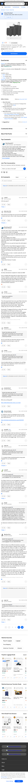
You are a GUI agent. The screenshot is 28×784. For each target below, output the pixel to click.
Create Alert (9, 17)
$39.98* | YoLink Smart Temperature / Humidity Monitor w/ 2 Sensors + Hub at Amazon (6, 727)
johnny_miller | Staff (23, 99)
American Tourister (8, 648)
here (14, 105)
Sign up (5, 185)
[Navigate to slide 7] (17, 38)
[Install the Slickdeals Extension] (14, 746)
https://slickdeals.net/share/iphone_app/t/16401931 (12, 420)
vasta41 (6, 470)
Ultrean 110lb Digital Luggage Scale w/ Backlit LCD (7, 668)
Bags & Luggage (7, 640)
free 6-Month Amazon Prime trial (11, 114)
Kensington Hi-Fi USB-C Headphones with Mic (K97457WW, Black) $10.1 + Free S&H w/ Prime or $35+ (18, 727)
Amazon (3, 63)
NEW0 (5, 269)
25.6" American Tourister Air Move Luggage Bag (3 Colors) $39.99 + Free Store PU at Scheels (6, 698)
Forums (7, 9)
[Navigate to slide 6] (16, 38)
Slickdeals (3, 9)
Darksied (6, 327)
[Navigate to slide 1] (10, 38)
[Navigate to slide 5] (15, 38)
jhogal (5, 502)
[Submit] (2, 180)
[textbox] (12, 168)
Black (4, 74)
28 (4, 42)
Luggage (18, 640)
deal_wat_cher (7, 211)
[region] (14, 778)
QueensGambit (7, 411)
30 (15, 677)
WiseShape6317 (9, 143)
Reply (9, 204)
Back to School (8, 7)
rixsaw (5, 291)
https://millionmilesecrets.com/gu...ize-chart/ (11, 402)
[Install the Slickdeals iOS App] (14, 754)
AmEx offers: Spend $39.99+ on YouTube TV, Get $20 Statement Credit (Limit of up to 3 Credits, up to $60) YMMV (18, 698)
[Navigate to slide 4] (14, 38)
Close (18, 781)
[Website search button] (23, 3)
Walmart (3, 79)
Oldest (17, 177)
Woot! (15, 675)
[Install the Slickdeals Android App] (14, 750)
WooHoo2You (7, 534)
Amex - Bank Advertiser (18, 704)
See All (24, 654)
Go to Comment (6, 158)
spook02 (6, 429)
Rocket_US (25, 122)
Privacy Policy (4, 777)
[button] (6, 43)
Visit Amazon (14, 53)
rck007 (6, 197)
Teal (4, 76)
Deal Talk (12, 9)
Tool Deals (23, 7)
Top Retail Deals (16, 7)
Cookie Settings (9, 781)
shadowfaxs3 (7, 388)
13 (15, 707)
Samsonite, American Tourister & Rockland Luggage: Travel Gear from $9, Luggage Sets (18, 668)
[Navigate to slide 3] (12, 38)
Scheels (3, 704)
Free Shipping (7, 644)
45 (4, 677)
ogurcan (6, 445)
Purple (4, 78)
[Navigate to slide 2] (11, 38)
